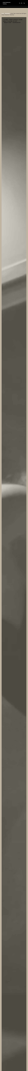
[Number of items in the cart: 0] (24, 3)
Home (3, 13)
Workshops (7, 13)
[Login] (21, 3)
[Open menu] (19, 3)
